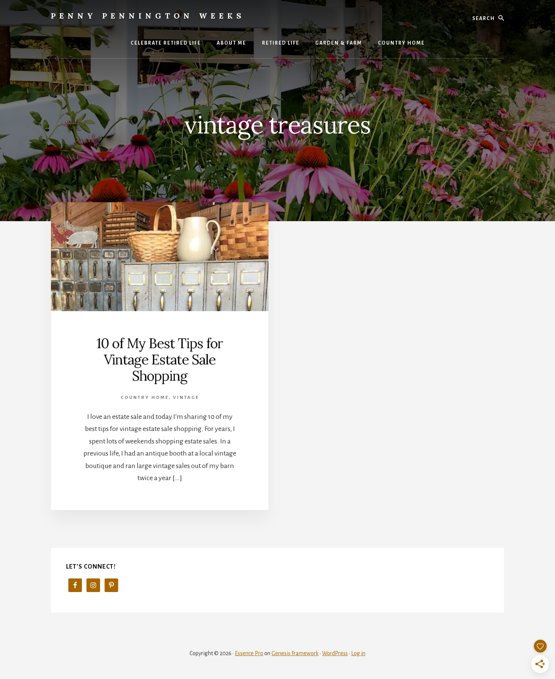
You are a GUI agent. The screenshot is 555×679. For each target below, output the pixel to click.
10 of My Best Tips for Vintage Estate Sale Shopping (159, 359)
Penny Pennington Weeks (148, 15)
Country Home (145, 397)
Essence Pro (249, 653)
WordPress (335, 653)
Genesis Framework (295, 653)
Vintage (186, 397)
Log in (358, 653)
